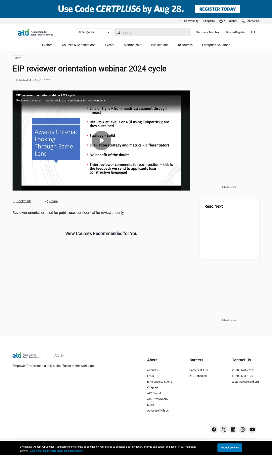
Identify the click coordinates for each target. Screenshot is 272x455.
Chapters (153, 387)
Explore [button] (47, 45)
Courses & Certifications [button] (78, 45)
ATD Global (154, 393)
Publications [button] (159, 45)
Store (150, 404)
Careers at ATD (198, 370)
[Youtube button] (252, 429)
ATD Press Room (157, 399)
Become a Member (207, 32)
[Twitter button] (224, 429)
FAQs (150, 375)
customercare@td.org (245, 381)
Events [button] (109, 45)
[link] (189, 21)
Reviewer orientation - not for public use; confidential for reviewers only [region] (68, 212)
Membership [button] (132, 45)
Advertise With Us (158, 410)
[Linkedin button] (233, 429)
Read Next (213, 206)
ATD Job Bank (198, 375)
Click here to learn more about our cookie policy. (56, 450)
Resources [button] (185, 45)
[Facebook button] (214, 429)
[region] (136, 448)
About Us (153, 370)
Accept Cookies (230, 447)
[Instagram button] (243, 429)
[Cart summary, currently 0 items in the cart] (254, 32)
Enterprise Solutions (159, 381)
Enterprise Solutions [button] (216, 45)
